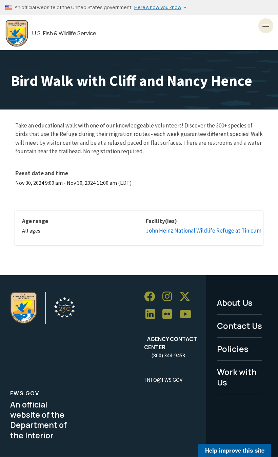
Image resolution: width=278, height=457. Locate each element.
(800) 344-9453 (168, 355)
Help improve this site (234, 450)
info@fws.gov (163, 379)
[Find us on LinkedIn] (152, 314)
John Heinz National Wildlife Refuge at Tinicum (203, 230)
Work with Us (237, 377)
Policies (233, 348)
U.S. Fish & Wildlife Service (64, 33)
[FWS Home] (16, 33)
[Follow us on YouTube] (187, 314)
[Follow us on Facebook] (152, 297)
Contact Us (239, 325)
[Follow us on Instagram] (169, 297)
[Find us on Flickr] (169, 314)
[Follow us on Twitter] (187, 297)
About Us (235, 302)
